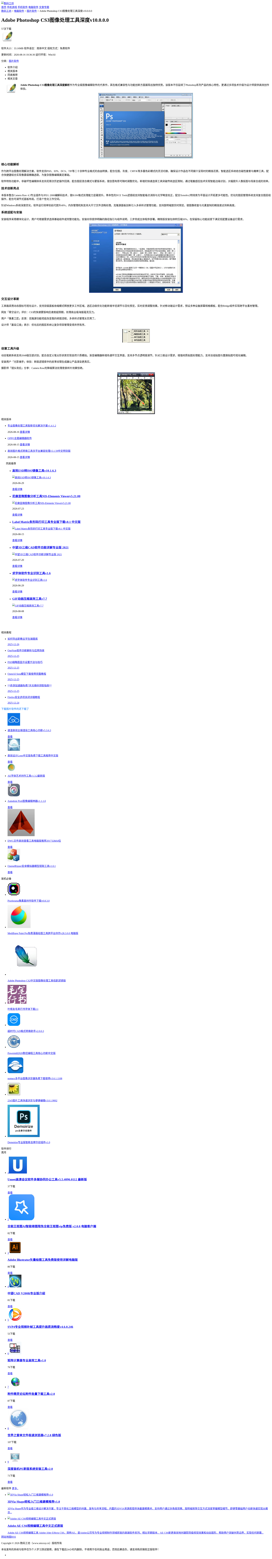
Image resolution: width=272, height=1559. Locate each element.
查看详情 (25, 432)
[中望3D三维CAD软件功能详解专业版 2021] (37, 554)
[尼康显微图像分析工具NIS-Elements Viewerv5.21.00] (41, 503)
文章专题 (44, 7)
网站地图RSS (8, 1536)
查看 (10, 736)
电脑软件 (33, 7)
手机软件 (23, 7)
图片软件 (32, 11)
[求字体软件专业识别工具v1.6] (29, 580)
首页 (3, 7)
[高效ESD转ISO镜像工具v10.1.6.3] (31, 477)
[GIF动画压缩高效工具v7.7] (27, 605)
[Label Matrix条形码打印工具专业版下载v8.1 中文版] (41, 528)
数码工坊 (6, 11)
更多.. (15, 1488)
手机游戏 (12, 7)
